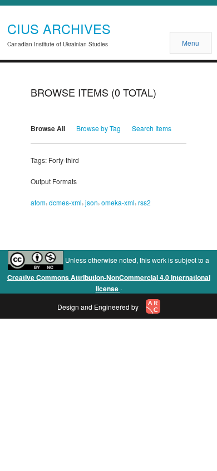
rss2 (144, 202)
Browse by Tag (98, 128)
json (91, 202)
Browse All (48, 128)
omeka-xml (118, 202)
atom (38, 202)
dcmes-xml (65, 202)
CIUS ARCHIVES (59, 28)
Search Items (151, 128)
